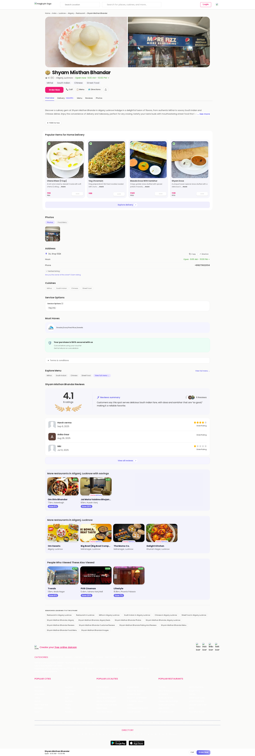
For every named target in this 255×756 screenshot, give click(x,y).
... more (62, 187)
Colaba (130, 705)
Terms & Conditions (116, 722)
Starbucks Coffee (166, 705)
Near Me (86, 722)
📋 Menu (80, 89)
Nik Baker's (163, 694)
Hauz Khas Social (196, 712)
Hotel (121, 657)
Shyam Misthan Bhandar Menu (173, 625)
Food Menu (62, 222)
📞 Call (69, 89)
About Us (58, 722)
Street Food (87, 288)
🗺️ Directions (94, 89)
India (54, 13)
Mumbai (69, 701)
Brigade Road (133, 687)
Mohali (38, 701)
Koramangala (103, 687)
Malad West (102, 708)
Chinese (74, 288)
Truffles (162, 687)
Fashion (79, 657)
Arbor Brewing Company (169, 691)
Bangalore (39, 691)
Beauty (69, 657)
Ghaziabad (39, 694)
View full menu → (202, 371)
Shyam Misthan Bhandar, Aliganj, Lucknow (163, 620)
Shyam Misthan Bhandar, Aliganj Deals (94, 620)
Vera (187, 722)
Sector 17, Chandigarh (137, 697)
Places (139, 722)
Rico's (191, 708)
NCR (67, 697)
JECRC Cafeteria (196, 701)
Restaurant (80, 13)
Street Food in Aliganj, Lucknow (194, 615)
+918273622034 (202, 265)
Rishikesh (39, 708)
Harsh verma (64, 422)
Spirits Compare (99, 722)
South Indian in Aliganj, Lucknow (137, 615)
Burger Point (194, 691)
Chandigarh (70, 691)
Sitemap (130, 722)
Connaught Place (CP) (137, 708)
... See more (203, 113)
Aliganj (71, 13)
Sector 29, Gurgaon (136, 691)
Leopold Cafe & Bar (198, 705)
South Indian (61, 288)
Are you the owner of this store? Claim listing (63, 275)
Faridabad (69, 694)
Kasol (37, 712)
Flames (192, 694)
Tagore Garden (134, 712)
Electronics (111, 657)
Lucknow (62, 13)
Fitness (99, 657)
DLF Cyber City (103, 694)
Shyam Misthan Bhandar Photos (128, 620)
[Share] (105, 89)
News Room (47, 722)
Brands (156, 722)
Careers (196, 722)
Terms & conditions (59, 360)
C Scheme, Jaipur (135, 701)
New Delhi (39, 687)
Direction (205, 254)
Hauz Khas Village (104, 712)
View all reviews (125, 460)
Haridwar (69, 712)
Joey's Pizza (163, 708)
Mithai (49, 288)
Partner (147, 722)
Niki (59, 446)
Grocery (89, 657)
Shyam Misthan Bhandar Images (95, 630)
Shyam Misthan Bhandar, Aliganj (60, 620)
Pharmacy (132, 657)
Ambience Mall (134, 694)
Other (143, 657)
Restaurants (56, 657)
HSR (98, 691)
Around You (69, 722)
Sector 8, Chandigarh (106, 697)
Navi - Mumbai (41, 705)
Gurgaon (69, 687)
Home (47, 13)
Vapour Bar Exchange (168, 701)
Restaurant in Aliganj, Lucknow (59, 615)
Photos (50, 222)
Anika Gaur (63, 434)
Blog (78, 722)
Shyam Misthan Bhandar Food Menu (62, 630)
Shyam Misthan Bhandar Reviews (60, 625)
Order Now (54, 90)
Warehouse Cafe (197, 697)
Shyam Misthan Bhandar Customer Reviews (97, 625)
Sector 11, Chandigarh (106, 701)
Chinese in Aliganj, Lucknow (166, 615)
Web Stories (208, 722)
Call (192, 752)
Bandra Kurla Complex (107, 705)
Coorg (68, 708)
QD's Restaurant (165, 712)
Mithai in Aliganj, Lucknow (109, 615)
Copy (193, 254)
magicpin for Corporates (172, 722)
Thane (68, 705)
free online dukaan (66, 647)
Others (173, 734)
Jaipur (37, 697)
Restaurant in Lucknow (85, 615)
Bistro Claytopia (196, 687)
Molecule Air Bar (165, 697)
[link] (65, 169)
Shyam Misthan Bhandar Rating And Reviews (137, 625)
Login (206, 4)
